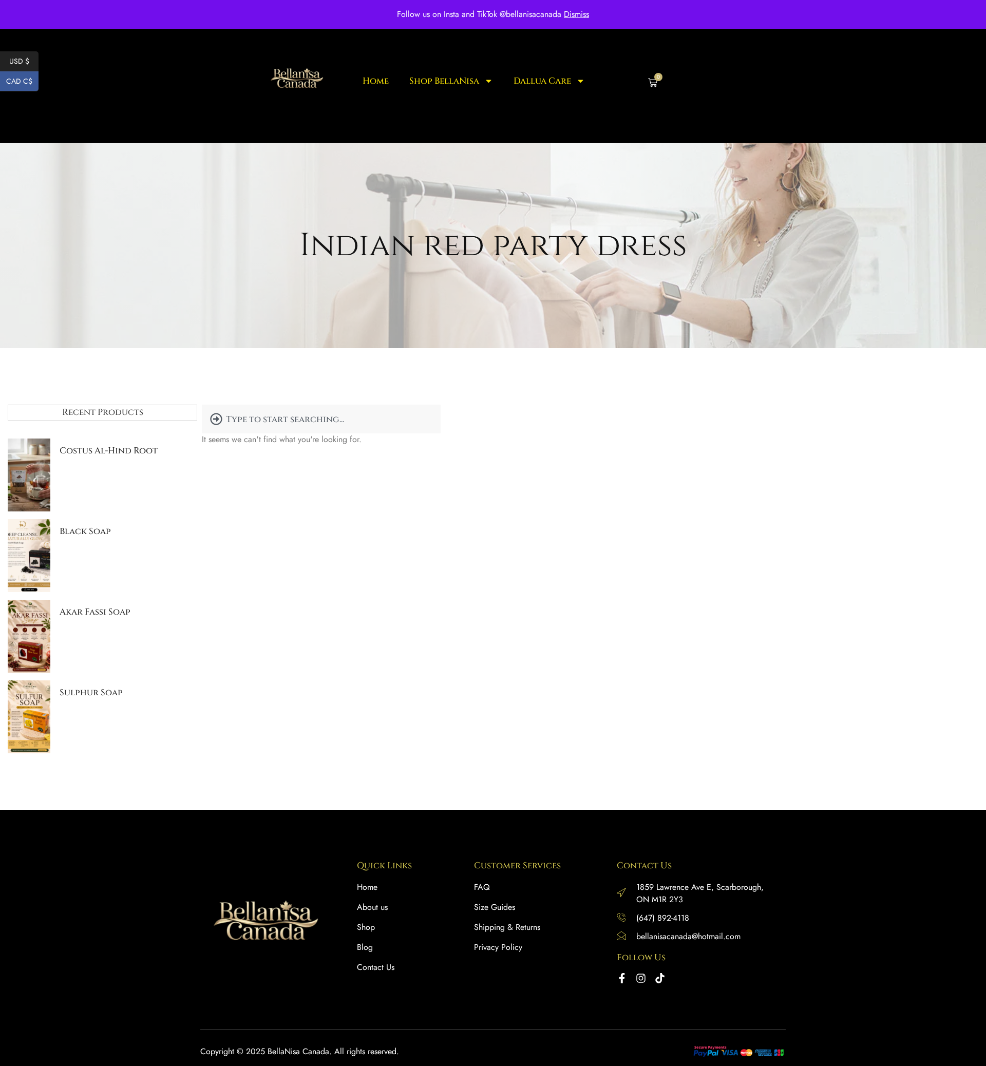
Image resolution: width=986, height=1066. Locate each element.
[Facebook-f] (622, 978)
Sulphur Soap (91, 692)
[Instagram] (641, 978)
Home (376, 81)
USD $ (24, 61)
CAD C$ (22, 81)
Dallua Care (542, 81)
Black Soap (85, 531)
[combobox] (321, 419)
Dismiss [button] (576, 14)
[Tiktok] (660, 978)
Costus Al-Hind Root (109, 450)
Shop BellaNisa (444, 81)
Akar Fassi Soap (95, 612)
